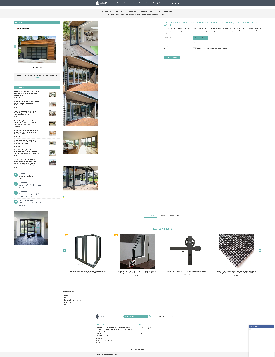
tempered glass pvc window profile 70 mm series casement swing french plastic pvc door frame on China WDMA (137, 272)
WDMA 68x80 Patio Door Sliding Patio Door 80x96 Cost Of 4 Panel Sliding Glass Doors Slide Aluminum (26, 132)
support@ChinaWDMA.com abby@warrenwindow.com (104, 340)
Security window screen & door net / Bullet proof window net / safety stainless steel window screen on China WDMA (236, 272)
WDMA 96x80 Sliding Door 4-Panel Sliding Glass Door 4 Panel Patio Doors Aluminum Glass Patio (26, 142)
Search (140, 331)
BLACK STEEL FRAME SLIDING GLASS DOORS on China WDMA (187, 271)
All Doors (67, 295)
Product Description (150, 215)
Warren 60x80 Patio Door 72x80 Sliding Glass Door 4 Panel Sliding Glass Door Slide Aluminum (26, 93)
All (106, 15)
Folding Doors (68, 302)
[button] (261, 326)
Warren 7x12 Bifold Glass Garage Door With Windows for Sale (37, 75)
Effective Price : (167, 37)
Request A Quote (200, 38)
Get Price (17, 97)
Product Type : (167, 52)
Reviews (163, 215)
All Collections (142, 334)
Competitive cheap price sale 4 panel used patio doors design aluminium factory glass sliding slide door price (26, 151)
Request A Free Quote (145, 328)
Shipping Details (174, 215)
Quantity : (166, 46)
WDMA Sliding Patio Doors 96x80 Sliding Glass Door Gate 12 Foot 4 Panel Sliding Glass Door (25, 122)
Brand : (165, 48)
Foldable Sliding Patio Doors (73, 300)
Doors (66, 297)
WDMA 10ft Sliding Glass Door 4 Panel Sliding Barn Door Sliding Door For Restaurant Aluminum (26, 103)
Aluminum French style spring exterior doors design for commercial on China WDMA (88, 272)
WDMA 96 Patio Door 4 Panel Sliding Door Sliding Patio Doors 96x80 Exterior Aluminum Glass (25, 112)
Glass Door (67, 305)
